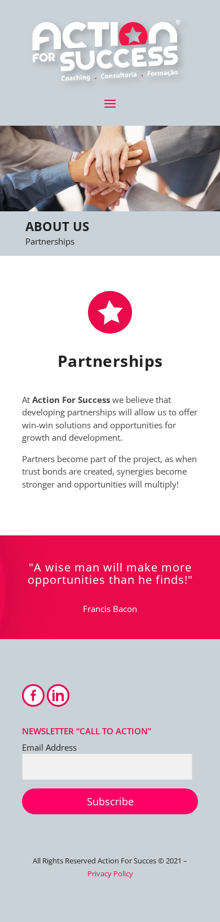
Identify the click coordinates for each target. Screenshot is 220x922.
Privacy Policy (110, 873)
